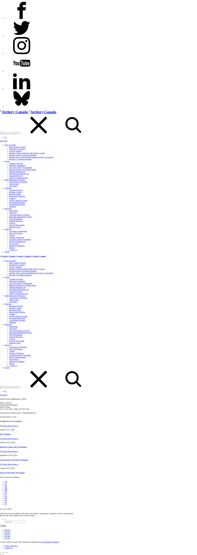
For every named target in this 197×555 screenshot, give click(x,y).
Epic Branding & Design (50, 542)
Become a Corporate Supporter (20, 159)
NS (6, 486)
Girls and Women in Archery (19, 215)
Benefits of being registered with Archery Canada (27, 153)
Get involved (13, 244)
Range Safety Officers (17, 196)
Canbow (12, 198)
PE (6, 494)
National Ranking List (17, 172)
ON (6, 482)
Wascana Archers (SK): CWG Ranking (12, 473)
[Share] (3, 552)
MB (6, 490)
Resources (8, 209)
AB (6, 498)
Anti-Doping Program (17, 205)
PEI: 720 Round (5, 434)
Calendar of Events (16, 163)
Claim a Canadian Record (18, 178)
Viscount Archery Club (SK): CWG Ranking (14, 460)
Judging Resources (16, 221)
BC (6, 492)
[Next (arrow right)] (3, 554)
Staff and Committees (17, 246)
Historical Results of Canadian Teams (22, 170)
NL (6, 500)
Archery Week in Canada (18, 200)
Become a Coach (15, 192)
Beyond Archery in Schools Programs (22, 155)
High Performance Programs (15, 180)
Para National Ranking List (19, 174)
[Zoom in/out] (8, 552)
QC (6, 484)
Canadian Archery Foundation (20, 239)
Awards (12, 235)
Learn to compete (15, 151)
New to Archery (10, 145)
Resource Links (14, 227)
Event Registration (15, 219)
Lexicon (12, 223)
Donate (11, 248)
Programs (8, 188)
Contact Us (13, 250)
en (5, 137)
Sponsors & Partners (16, 237)
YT (6, 504)
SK (6, 496)
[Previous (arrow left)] (1, 554)
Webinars (12, 207)
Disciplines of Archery (17, 149)
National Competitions (17, 165)
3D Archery (13, 186)
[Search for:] (28, 133)
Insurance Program (16, 190)
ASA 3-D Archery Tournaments (20, 168)
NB (6, 488)
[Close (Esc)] (1, 552)
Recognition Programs (17, 202)
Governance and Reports (18, 231)
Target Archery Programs (18, 182)
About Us (8, 229)
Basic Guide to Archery (17, 147)
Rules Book (13, 211)
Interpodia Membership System (20, 217)
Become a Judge (15, 194)
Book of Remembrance (17, 242)
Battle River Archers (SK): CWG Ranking (13, 447)
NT (6, 502)
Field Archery (14, 184)
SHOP (7, 252)
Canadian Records (15, 176)
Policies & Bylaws (15, 233)
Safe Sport (13, 213)
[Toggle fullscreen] (5, 552)
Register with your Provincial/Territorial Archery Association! (31, 157)
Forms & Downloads (16, 225)
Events (7, 161)
